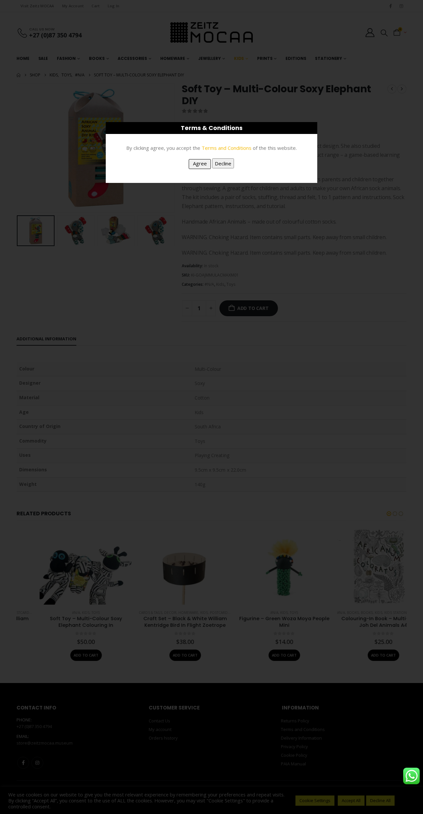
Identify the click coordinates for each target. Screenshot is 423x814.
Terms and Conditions (226, 148)
